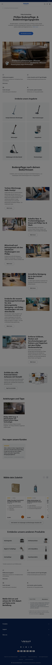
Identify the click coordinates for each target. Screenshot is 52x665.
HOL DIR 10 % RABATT (15, 348)
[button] (45, 301)
